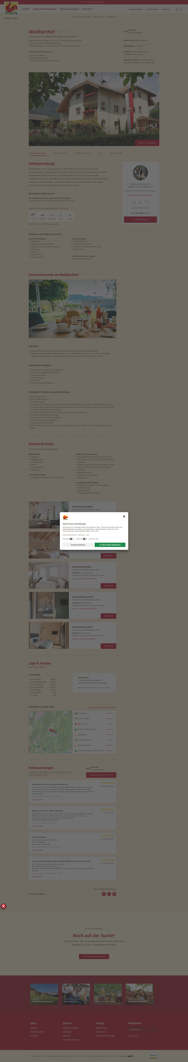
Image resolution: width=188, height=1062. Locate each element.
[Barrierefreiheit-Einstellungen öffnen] (3, 906)
